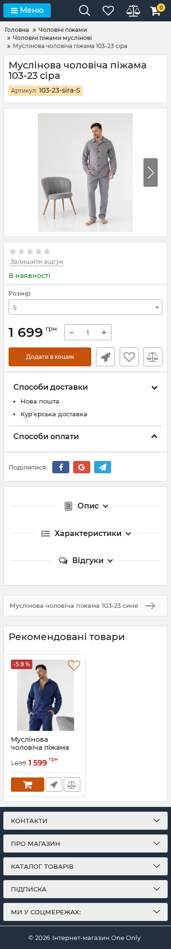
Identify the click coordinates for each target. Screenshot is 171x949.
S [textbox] (15, 307)
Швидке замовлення (105, 356)
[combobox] (85, 307)
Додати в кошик (50, 356)
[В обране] (129, 356)
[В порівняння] (152, 356)
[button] (150, 172)
